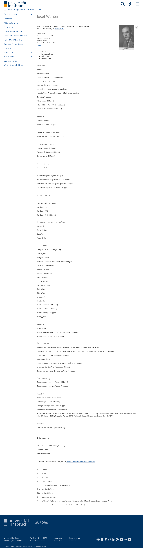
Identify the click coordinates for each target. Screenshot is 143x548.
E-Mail (39, 45)
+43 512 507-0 (41, 538)
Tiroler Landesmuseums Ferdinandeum (80, 461)
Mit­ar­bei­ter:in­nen (11, 23)
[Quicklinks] (130, 4)
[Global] (130, 4)
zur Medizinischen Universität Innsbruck (35, 546)
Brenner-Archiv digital (13, 44)
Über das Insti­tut (11, 14)
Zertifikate (72, 541)
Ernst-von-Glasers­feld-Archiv (16, 35)
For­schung (8, 27)
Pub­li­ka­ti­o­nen (10, 52)
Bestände (8, 18)
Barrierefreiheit (74, 538)
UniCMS (13, 546)
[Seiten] (137, 4)
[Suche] (122, 4)
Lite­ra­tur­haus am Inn (13, 31)
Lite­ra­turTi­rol (9, 48)
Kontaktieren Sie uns (37, 541)
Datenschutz (57, 541)
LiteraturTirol (59, 29)
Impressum (57, 538)
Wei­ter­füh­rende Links (13, 65)
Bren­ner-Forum (10, 61)
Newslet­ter (9, 56)
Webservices (19, 546)
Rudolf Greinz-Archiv (13, 40)
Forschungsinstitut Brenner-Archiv (24, 9)
